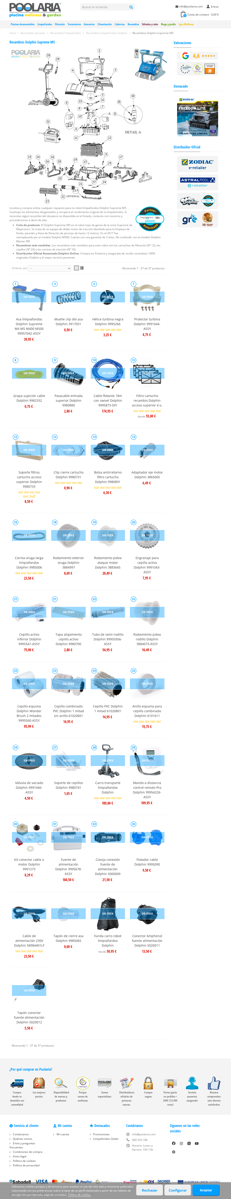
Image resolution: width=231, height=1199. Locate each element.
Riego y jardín (168, 24)
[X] (189, 1143)
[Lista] (82, 268)
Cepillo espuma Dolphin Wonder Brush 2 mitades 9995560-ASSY (29, 713)
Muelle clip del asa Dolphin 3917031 (68, 321)
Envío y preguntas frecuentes (22, 1145)
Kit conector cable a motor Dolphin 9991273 (29, 864)
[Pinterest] (174, 1152)
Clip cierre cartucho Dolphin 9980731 (68, 474)
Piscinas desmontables (23, 24)
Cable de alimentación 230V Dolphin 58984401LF (29, 940)
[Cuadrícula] (76, 268)
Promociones (101, 1134)
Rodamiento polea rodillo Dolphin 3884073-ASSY (147, 639)
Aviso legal (19, 1156)
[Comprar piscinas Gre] (197, 219)
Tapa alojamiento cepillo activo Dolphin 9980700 (68, 639)
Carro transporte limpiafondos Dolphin (107, 787)
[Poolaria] (35, 10)
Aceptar (206, 1190)
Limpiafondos (44, 24)
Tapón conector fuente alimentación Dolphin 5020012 (29, 1017)
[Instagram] (181, 1143)
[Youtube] (197, 1143)
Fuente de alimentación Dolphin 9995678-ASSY (68, 866)
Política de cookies (24, 1161)
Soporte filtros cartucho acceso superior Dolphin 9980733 (29, 479)
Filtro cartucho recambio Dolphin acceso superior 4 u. (147, 400)
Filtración (60, 24)
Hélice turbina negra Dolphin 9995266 (107, 321)
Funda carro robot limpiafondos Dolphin (107, 940)
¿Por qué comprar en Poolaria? (30, 1069)
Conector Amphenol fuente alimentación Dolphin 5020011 (147, 940)
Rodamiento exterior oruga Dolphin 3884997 (68, 562)
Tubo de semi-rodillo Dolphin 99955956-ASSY (107, 639)
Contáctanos (20, 1134)
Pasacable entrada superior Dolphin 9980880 (69, 400)
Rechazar (149, 1190)
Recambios (133, 24)
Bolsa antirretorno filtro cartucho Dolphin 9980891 (108, 477)
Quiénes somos (22, 1139)
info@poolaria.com (191, 6)
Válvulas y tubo (150, 24)
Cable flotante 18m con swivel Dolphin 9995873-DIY (108, 400)
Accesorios (89, 24)
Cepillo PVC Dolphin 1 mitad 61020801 (108, 708)
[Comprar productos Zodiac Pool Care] (197, 164)
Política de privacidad (25, 1165)
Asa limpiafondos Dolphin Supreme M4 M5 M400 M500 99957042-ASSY (29, 326)
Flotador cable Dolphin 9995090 (147, 861)
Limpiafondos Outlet (105, 1139)
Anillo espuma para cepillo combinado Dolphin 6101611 (147, 711)
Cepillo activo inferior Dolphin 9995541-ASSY (29, 639)
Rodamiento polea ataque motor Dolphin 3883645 (108, 562)
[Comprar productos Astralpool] (197, 182)
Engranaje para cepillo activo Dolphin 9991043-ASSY (147, 565)
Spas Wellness (186, 24)
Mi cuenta (62, 1134)
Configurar (178, 1190)
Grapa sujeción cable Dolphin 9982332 (29, 398)
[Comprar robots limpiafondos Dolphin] (197, 200)
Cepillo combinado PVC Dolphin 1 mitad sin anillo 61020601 (68, 711)
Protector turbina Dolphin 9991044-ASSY (147, 324)
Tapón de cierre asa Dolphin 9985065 (68, 938)
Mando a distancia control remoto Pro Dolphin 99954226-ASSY (147, 790)
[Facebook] (174, 1143)
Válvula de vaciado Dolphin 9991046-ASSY (29, 787)
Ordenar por (19, 268)
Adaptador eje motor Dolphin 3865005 (147, 474)
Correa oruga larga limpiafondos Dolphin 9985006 (29, 562)
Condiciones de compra (27, 1152)
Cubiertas (120, 24)
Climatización (104, 24)
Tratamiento (74, 24)
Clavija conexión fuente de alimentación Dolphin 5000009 (107, 866)
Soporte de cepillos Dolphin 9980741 (68, 785)
